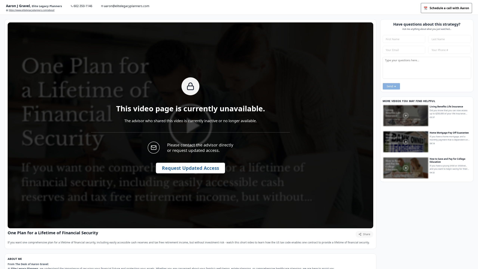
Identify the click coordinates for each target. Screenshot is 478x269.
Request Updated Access (190, 168)
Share (366, 234)
